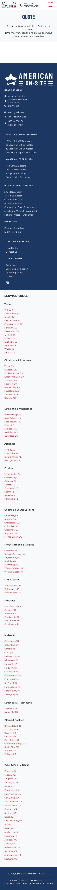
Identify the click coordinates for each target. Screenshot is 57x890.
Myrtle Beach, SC (13, 537)
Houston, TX (10, 327)
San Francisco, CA (13, 801)
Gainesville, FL (11, 477)
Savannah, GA (11, 515)
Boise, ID (8, 817)
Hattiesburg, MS (12, 421)
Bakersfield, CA (12, 847)
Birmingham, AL (12, 456)
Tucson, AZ (9, 775)
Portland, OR (11, 809)
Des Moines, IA (11, 740)
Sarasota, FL (10, 495)
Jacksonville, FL (12, 474)
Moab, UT (9, 828)
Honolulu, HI (10, 836)
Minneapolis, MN (12, 687)
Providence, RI (11, 624)
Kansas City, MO (12, 726)
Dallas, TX (9, 310)
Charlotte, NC (11, 550)
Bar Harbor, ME (12, 620)
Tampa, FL (9, 484)
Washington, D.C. (13, 585)
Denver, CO (10, 733)
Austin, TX (9, 317)
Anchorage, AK (11, 832)
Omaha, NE (10, 736)
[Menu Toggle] (50, 4)
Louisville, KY (11, 664)
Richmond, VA (11, 564)
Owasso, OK (10, 369)
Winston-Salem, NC (14, 568)
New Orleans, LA (12, 418)
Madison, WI (10, 668)
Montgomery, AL (13, 460)
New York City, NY (13, 606)
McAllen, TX (10, 345)
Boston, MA (10, 610)
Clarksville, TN (11, 671)
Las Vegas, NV (11, 782)
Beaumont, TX (11, 331)
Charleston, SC (11, 522)
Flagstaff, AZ (10, 778)
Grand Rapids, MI (12, 675)
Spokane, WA (11, 859)
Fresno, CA (9, 843)
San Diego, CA (11, 797)
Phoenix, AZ (10, 771)
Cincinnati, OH (11, 679)
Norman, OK (10, 384)
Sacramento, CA (12, 805)
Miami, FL (9, 491)
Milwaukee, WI (11, 660)
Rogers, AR (10, 398)
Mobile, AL (9, 449)
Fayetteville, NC (12, 557)
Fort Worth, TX (11, 313)
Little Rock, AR (11, 394)
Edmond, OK (10, 380)
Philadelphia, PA (12, 592)
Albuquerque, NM (13, 855)
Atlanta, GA (10, 519)
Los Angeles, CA (12, 794)
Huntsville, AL (11, 453)
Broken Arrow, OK (13, 373)
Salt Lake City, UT (13, 820)
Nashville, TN (11, 708)
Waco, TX (9, 349)
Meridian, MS (11, 432)
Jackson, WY (10, 839)
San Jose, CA (10, 851)
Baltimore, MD (11, 589)
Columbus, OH (11, 645)
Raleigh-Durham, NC (15, 554)
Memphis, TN (11, 712)
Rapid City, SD (11, 747)
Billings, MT (10, 754)
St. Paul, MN (10, 683)
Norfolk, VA (10, 561)
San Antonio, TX (12, 320)
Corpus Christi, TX (13, 324)
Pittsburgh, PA (11, 617)
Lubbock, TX (10, 342)
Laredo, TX (9, 352)
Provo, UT (9, 824)
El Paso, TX (9, 334)
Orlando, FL (10, 481)
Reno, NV (9, 786)
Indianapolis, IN (12, 656)
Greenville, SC (11, 529)
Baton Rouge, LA (13, 414)
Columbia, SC (11, 526)
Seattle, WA (10, 813)
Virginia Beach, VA (13, 571)
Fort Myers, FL (11, 488)
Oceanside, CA (11, 790)
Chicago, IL (10, 652)
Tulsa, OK (9, 366)
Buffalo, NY (10, 613)
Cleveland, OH (11, 641)
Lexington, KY (11, 694)
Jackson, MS (10, 428)
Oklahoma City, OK (14, 376)
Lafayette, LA (11, 436)
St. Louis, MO (11, 729)
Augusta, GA (10, 533)
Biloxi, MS (9, 425)
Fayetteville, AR (12, 391)
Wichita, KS (10, 750)
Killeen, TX (9, 338)
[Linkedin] (7, 282)
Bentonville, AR (12, 387)
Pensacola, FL (11, 498)
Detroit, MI (9, 648)
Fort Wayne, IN (12, 690)
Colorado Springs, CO (15, 743)
